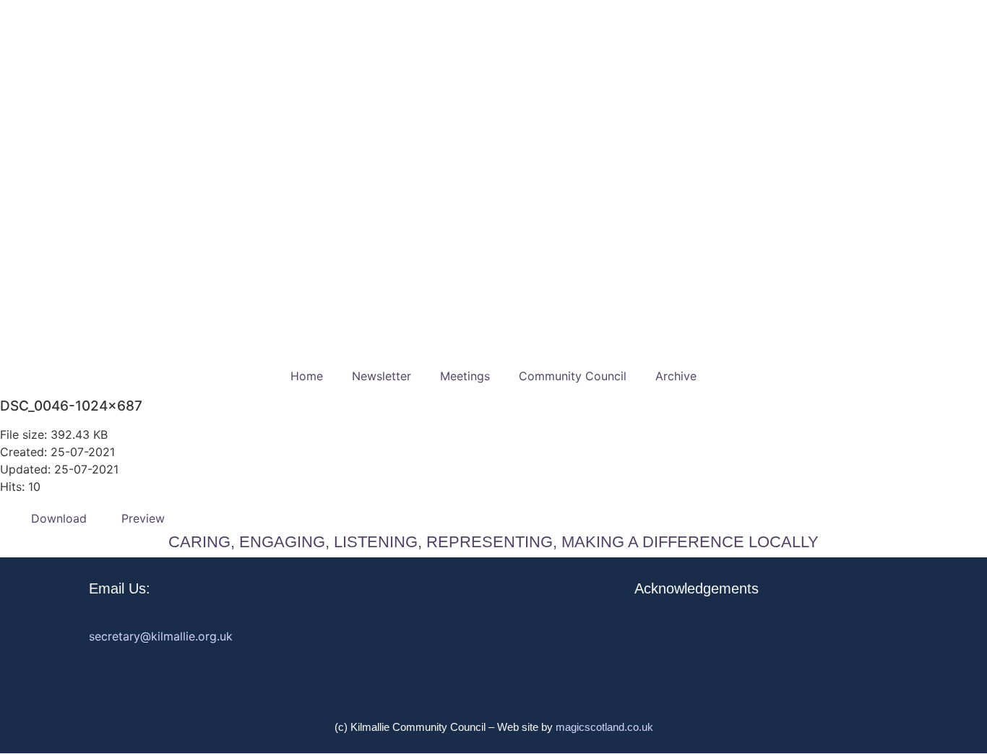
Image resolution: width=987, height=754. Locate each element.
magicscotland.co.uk (604, 727)
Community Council (572, 376)
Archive (676, 376)
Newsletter (381, 376)
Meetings (465, 376)
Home (306, 376)
